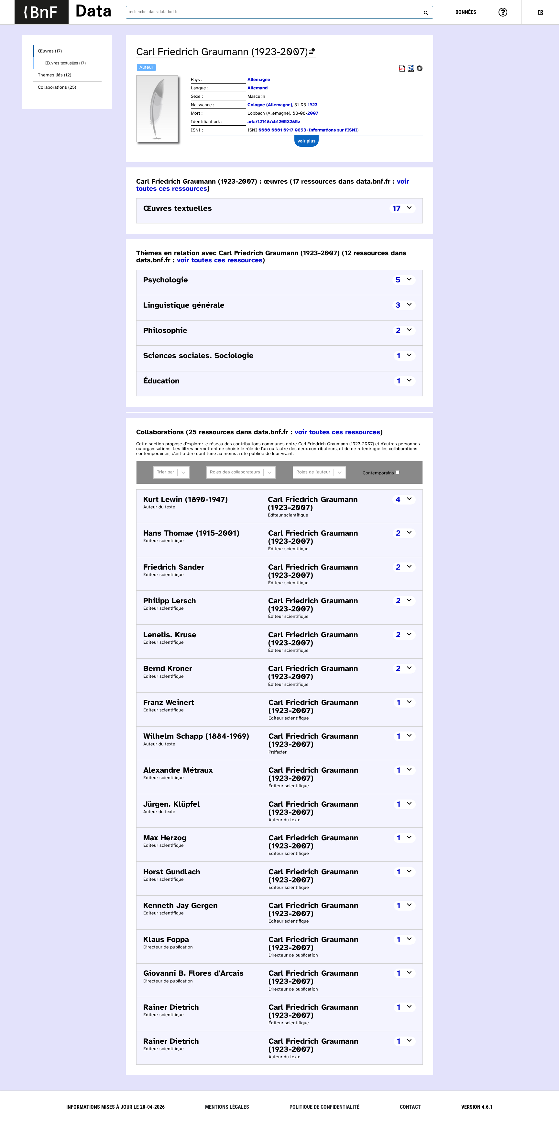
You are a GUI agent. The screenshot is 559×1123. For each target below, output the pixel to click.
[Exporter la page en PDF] (402, 70)
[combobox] (279, 12)
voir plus (306, 141)
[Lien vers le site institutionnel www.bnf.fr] (42, 12)
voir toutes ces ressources (219, 260)
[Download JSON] (419, 70)
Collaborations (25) (57, 87)
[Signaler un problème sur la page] (312, 52)
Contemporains (378, 473)
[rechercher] (425, 11)
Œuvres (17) (50, 51)
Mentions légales (227, 1107)
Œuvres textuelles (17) (65, 63)
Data (93, 12)
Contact (410, 1107)
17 (396, 209)
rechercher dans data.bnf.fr (153, 11)
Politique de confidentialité (324, 1107)
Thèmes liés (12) (54, 75)
